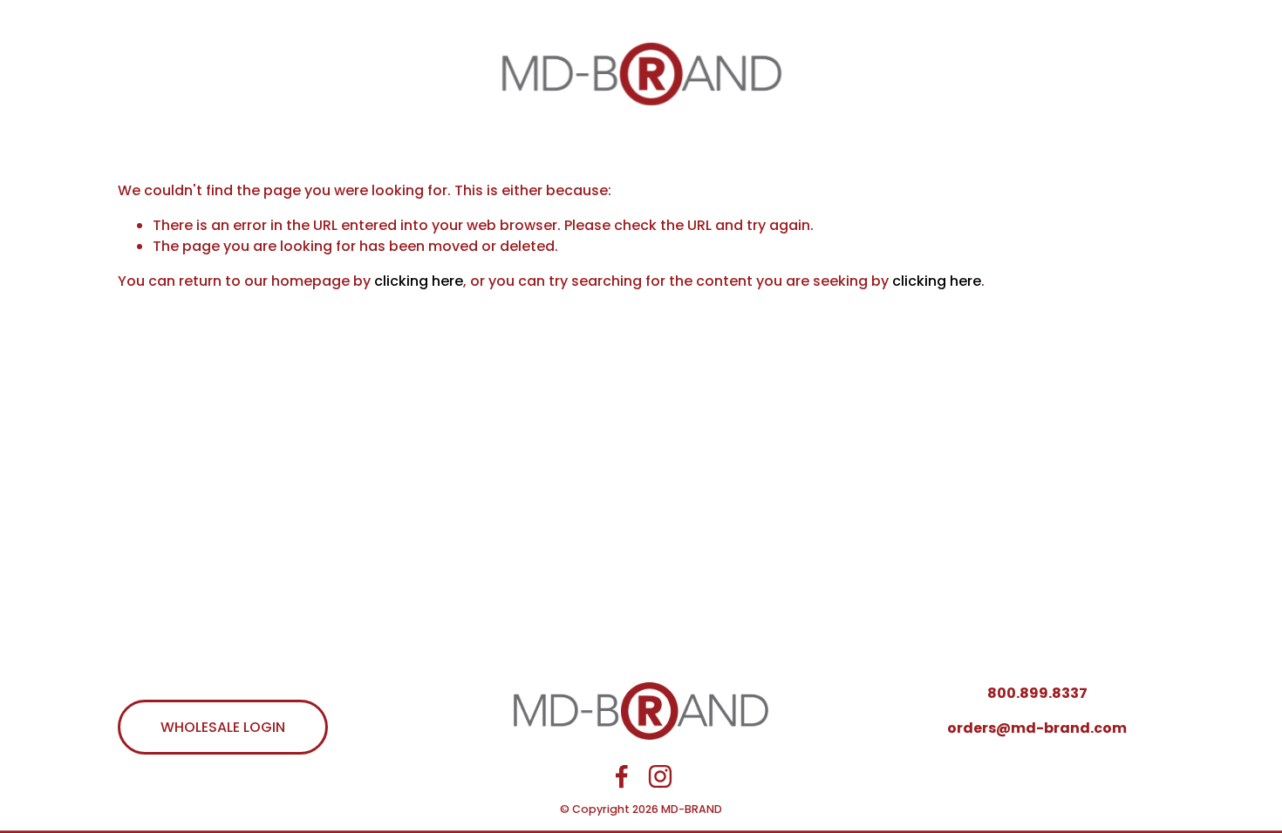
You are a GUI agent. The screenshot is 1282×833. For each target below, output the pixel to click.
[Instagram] (660, 776)
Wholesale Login (222, 727)
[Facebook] (622, 776)
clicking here (418, 281)
